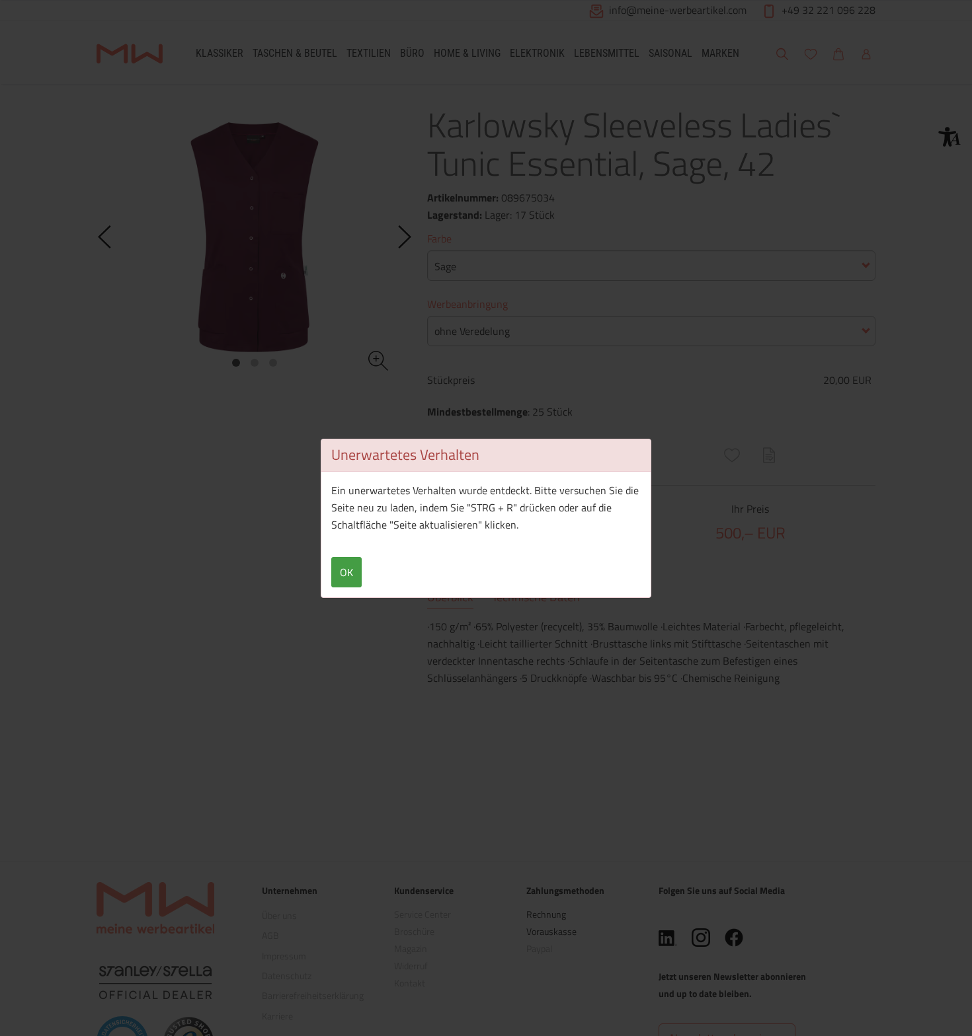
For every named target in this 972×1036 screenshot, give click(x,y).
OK (346, 572)
